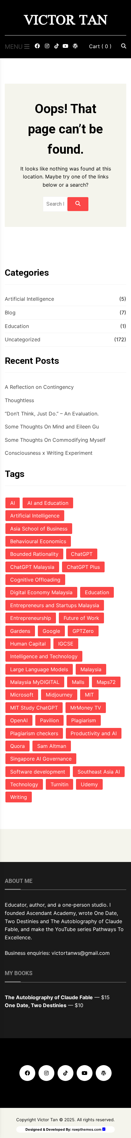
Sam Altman (51, 746)
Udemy (89, 784)
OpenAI (19, 720)
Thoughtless (19, 400)
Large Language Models (39, 669)
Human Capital (28, 643)
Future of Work (81, 618)
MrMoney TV (85, 707)
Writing (18, 797)
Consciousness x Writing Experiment (49, 453)
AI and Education (47, 503)
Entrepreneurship (30, 618)
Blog (10, 312)
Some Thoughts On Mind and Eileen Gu (52, 426)
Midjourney (59, 694)
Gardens (20, 631)
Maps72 (106, 682)
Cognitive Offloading (35, 579)
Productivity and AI (94, 733)
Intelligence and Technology (44, 656)
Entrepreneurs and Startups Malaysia (54, 605)
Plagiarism (83, 720)
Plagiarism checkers (34, 733)
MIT (89, 694)
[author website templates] (104, 1129)
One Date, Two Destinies (35, 1005)
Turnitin (59, 784)
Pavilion (49, 720)
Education (17, 326)
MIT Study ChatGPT (34, 707)
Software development (37, 771)
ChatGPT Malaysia (32, 567)
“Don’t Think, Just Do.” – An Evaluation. (52, 413)
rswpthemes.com (86, 1129)
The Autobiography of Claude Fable (49, 997)
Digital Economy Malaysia (41, 592)
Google (51, 631)
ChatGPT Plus (83, 567)
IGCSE (65, 643)
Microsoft (21, 694)
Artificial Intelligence (29, 299)
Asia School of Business (38, 528)
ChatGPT (82, 554)
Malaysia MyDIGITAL (34, 682)
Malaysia (90, 669)
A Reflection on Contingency (39, 387)
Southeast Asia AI (99, 771)
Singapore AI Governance (41, 758)
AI (12, 503)
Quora (17, 746)
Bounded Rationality (34, 554)
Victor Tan (65, 20)
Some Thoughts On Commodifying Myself (55, 440)
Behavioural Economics (38, 541)
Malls (78, 682)
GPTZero (83, 631)
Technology (24, 784)
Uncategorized (22, 339)
